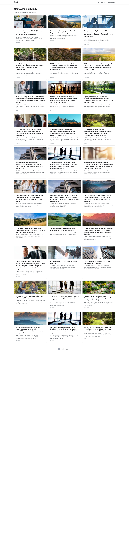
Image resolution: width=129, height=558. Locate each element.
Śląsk (16, 2)
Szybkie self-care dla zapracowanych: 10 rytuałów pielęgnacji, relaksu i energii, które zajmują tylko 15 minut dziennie (98, 329)
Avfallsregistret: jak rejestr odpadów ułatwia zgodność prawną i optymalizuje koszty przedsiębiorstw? (64, 298)
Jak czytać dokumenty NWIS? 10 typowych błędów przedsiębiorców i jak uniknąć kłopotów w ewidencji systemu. (30, 33)
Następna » (67, 349)
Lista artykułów (102, 2)
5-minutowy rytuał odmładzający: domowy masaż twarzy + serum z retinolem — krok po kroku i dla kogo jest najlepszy (30, 230)
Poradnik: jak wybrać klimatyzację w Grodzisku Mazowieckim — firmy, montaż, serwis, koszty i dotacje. (97, 298)
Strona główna (111, 2)
